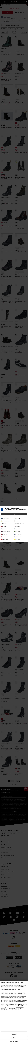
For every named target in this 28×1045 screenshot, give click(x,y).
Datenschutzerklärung (16, 1009)
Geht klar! (14, 1034)
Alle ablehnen (14, 1038)
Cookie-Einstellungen (20, 1007)
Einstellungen (14, 1041)
